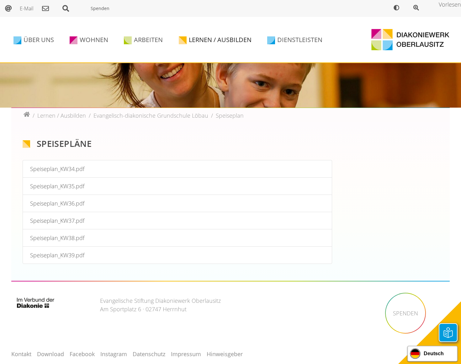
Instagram (113, 354)
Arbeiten (148, 39)
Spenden (100, 8)
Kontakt (21, 354)
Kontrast (398, 8)
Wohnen (94, 39)
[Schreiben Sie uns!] (47, 8)
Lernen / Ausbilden (220, 39)
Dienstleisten (299, 39)
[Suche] (69, 8)
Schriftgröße (417, 8)
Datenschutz (149, 354)
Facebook (82, 354)
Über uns (39, 39)
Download (50, 354)
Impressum (186, 354)
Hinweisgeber (225, 354)
